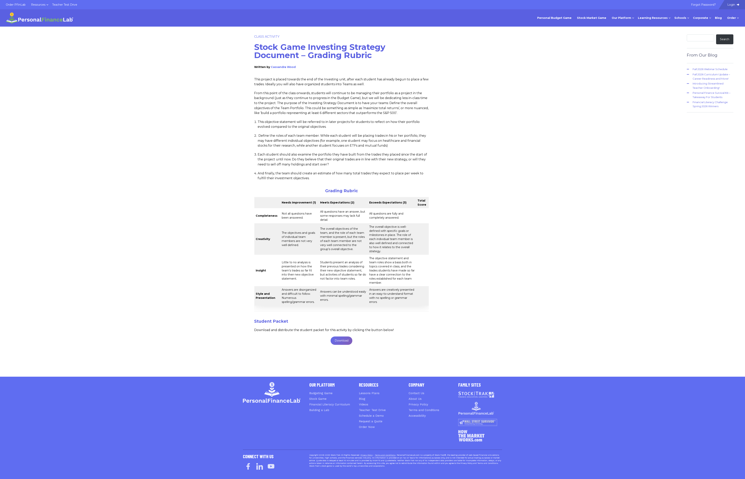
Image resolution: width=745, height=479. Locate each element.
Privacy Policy (418, 404)
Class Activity (266, 36)
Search (724, 39)
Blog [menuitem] (718, 18)
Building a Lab (319, 410)
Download (341, 340)
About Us (415, 399)
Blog (362, 399)
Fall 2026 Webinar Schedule (710, 69)
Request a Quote (370, 421)
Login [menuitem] (731, 4)
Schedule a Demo (371, 415)
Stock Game (318, 399)
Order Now (367, 427)
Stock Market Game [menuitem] (591, 18)
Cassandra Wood (283, 67)
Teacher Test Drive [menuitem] (64, 4)
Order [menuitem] (731, 18)
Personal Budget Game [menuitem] (554, 18)
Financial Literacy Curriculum (329, 404)
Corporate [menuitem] (700, 18)
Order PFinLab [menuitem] (16, 4)
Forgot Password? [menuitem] (703, 4)
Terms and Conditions (424, 410)
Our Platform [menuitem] (621, 18)
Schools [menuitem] (680, 18)
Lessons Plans (369, 393)
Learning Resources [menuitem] (653, 18)
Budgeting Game (321, 393)
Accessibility (417, 415)
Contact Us (416, 393)
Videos (363, 404)
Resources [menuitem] (38, 4)
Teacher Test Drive (372, 410)
